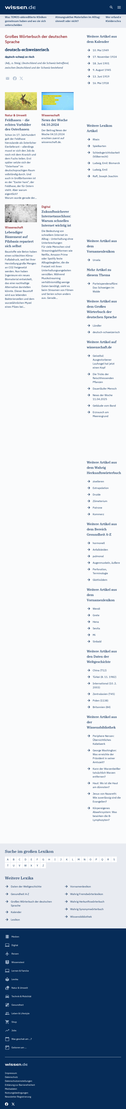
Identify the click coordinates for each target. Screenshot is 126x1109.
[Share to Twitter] (21, 78)
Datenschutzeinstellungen (18, 1080)
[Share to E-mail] (8, 78)
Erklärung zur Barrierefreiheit (20, 1084)
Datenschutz (11, 1077)
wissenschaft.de (51, 142)
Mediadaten (11, 1088)
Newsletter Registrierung (18, 1096)
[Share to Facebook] (15, 78)
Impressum (11, 1073)
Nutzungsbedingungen (16, 1092)
